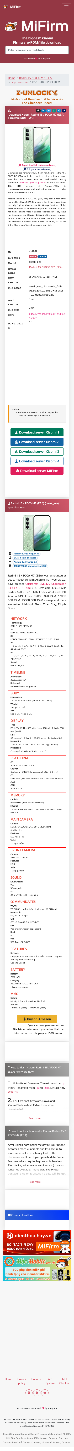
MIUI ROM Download (15, 1438)
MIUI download (55, 1434)
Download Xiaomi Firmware (33, 1434)
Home (11, 78)
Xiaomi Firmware (11, 1434)
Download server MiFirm (38, 471)
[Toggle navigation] (66, 6)
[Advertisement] (37, 237)
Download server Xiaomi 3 (38, 451)
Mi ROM (66, 1434)
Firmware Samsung (32, 1442)
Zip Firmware (20, 82)
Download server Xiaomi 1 (38, 432)
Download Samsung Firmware (57, 1442)
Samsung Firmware (48, 1438)
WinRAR (13, 1091)
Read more (35, 1118)
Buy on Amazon (38, 1019)
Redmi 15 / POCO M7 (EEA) (35, 78)
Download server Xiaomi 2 (38, 442)
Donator (36, 1379)
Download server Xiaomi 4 (38, 461)
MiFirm (15, 7)
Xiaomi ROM (32, 1438)
